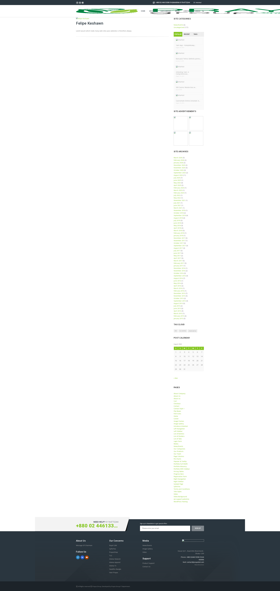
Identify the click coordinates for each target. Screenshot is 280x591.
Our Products (178, 451)
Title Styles (178, 491)
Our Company (166, 11)
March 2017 (178, 261)
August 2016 (178, 278)
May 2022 (177, 198)
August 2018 (178, 218)
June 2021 (177, 205)
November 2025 (179, 168)
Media (177, 11)
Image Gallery (179, 424)
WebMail (198, 2)
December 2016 (179, 268)
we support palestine (181, 499)
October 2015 (179, 298)
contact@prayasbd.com (195, 562)
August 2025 (178, 175)
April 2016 (177, 286)
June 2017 (177, 253)
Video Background (180, 497)
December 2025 (179, 165)
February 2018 (179, 233)
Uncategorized (179, 27)
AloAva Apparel (114, 562)
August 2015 (178, 303)
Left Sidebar (178, 431)
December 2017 (179, 238)
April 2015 (177, 311)
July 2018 (177, 220)
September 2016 (180, 276)
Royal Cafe (113, 545)
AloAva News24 (114, 559)
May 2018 (177, 225)
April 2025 (177, 185)
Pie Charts (177, 459)
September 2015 (180, 301)
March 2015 (178, 313)
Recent (187, 34)
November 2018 (179, 210)
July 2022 (177, 195)
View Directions (199, 565)
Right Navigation (180, 479)
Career (197, 11)
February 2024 (179, 188)
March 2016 (178, 288)
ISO (176, 331)
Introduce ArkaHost (181, 426)
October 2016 (179, 273)
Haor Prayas (113, 572)
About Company (179, 393)
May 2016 (177, 283)
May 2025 (177, 183)
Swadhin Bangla (115, 569)
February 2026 (179, 160)
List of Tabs (178, 439)
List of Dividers (179, 436)
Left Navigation (179, 429)
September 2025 (180, 173)
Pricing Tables (179, 471)
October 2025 (179, 170)
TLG (110, 556)
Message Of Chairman (84, 545)
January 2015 (178, 318)
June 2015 (177, 308)
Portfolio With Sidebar (182, 469)
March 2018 (178, 230)
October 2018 (179, 213)
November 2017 (179, 241)
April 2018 (177, 228)
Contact (187, 11)
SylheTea (177, 486)
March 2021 (178, 208)
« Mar (176, 378)
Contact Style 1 (179, 409)
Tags (195, 34)
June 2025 (177, 180)
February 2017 (179, 263)
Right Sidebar (179, 481)
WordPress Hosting (181, 502)
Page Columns (179, 456)
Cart (175, 401)
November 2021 (179, 200)
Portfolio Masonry (180, 466)
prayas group (192, 331)
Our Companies (179, 449)
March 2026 (178, 158)
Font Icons (177, 414)
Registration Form (180, 476)
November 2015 (179, 296)
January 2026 (178, 163)
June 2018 (177, 223)
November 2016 (179, 271)
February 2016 (179, 291)
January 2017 (178, 266)
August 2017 (178, 248)
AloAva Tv (112, 566)
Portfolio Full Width (181, 464)
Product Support (149, 563)
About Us (153, 11)
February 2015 (179, 316)
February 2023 (179, 193)
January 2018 (178, 235)
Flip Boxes (177, 411)
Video (176, 494)
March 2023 (178, 190)
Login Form (178, 441)
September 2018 (180, 215)
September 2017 (180, 246)
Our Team (177, 454)
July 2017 (177, 251)
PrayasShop (113, 552)
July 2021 (177, 203)
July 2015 (177, 306)
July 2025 (177, 178)
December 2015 (179, 293)
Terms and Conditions (182, 489)
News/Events (178, 25)
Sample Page (178, 484)
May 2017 (177, 256)
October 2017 (179, 243)
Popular (178, 34)
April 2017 (177, 258)
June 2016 (177, 281)
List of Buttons (179, 434)
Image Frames (179, 421)
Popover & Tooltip (180, 461)
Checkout (177, 404)
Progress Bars (179, 474)
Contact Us (146, 567)
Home (143, 11)
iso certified (182, 331)
